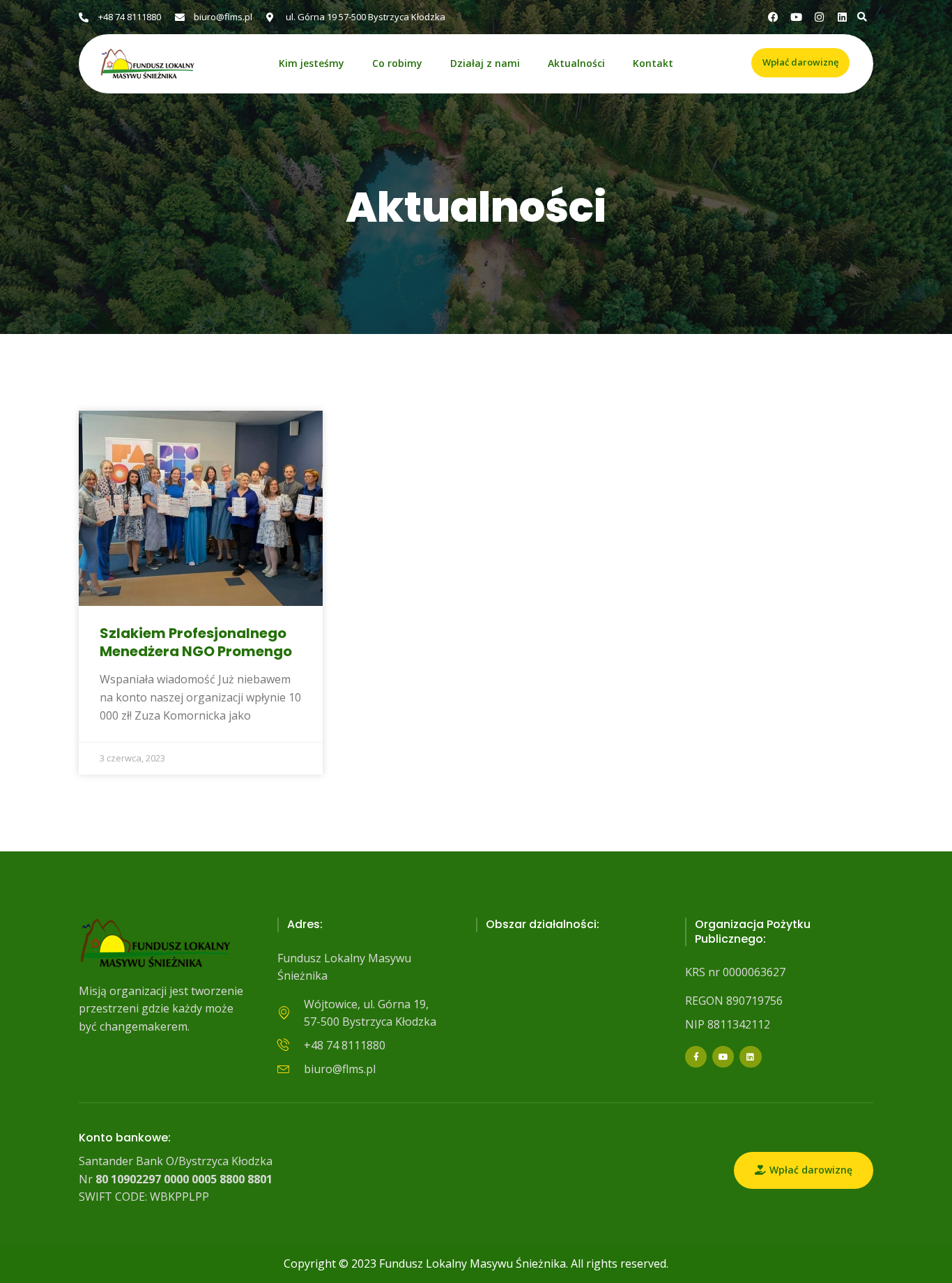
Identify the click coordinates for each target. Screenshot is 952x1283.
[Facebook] (773, 17)
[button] (861, 17)
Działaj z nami (485, 64)
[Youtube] (723, 1057)
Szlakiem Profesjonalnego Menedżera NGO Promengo (196, 642)
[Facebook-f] (696, 1057)
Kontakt (653, 64)
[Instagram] (819, 17)
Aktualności (576, 64)
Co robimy (397, 64)
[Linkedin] (842, 17)
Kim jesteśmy (311, 64)
